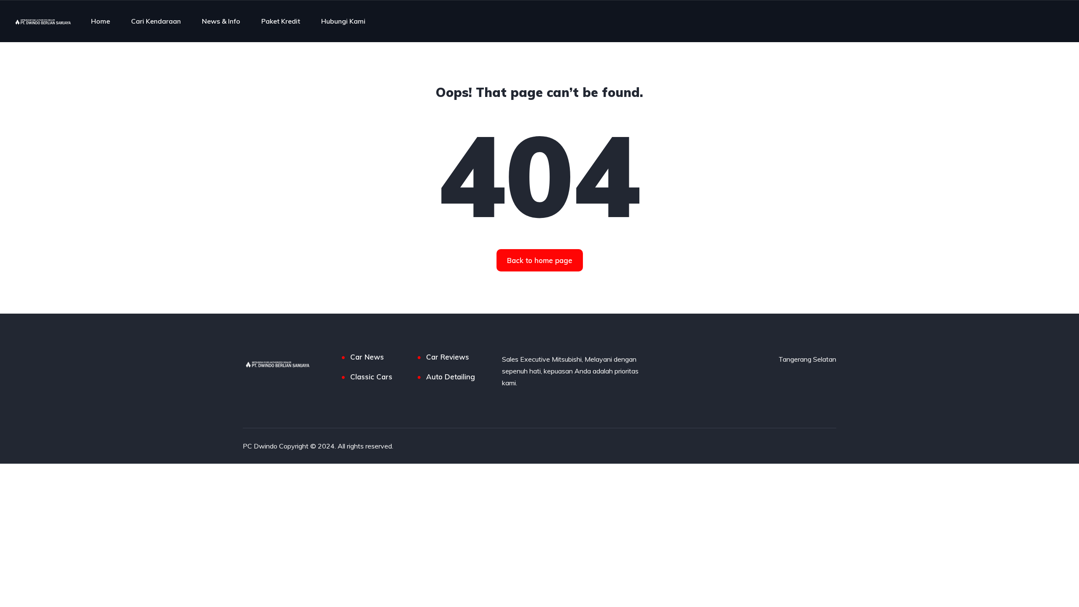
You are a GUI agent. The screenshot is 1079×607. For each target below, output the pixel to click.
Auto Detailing (450, 376)
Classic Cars (371, 376)
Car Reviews (447, 356)
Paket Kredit (280, 21)
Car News (367, 356)
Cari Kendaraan (156, 21)
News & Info (221, 21)
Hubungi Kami (343, 21)
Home (100, 21)
